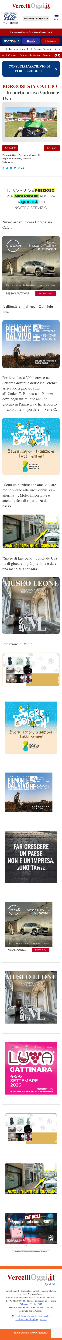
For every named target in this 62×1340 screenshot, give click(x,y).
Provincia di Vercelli (19, 49)
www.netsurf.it (40, 1332)
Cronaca (12, 55)
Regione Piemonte (43, 49)
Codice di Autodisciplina (27, 1319)
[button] (56, 49)
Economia (48, 55)
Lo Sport (51, 148)
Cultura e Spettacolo (30, 55)
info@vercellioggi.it (26, 1316)
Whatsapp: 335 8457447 (31, 1304)
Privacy (43, 1319)
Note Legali (43, 1316)
